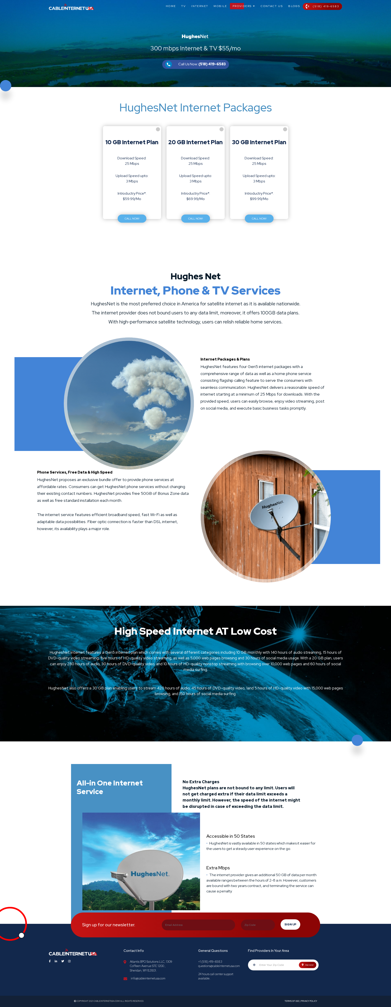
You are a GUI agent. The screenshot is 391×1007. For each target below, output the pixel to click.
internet (199, 6)
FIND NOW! (309, 965)
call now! (132, 218)
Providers (243, 6)
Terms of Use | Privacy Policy (301, 1001)
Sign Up (290, 924)
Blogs (294, 6)
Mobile (220, 6)
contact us (272, 6)
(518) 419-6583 (326, 6)
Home (171, 6)
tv (183, 6)
